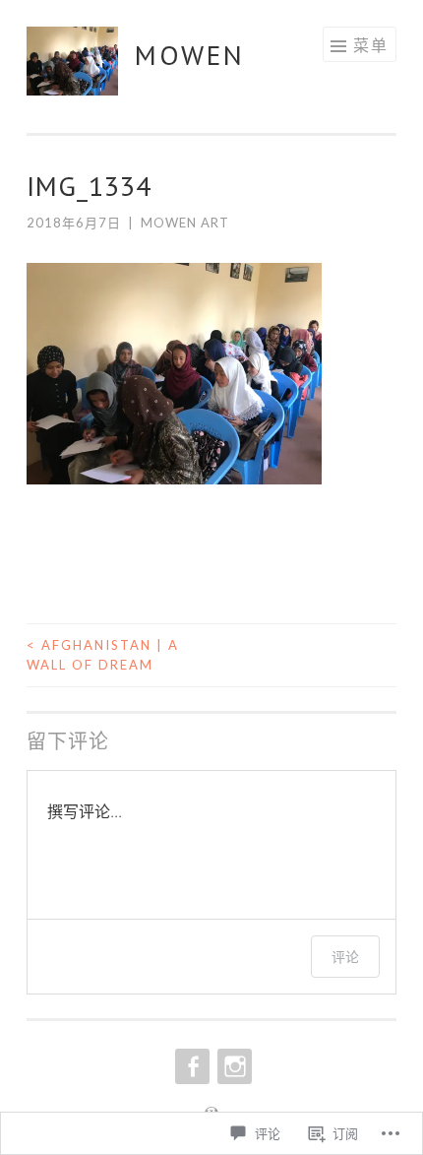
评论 (345, 956)
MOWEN (190, 54)
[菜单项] (190, 1066)
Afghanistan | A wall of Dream (103, 655)
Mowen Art (185, 222)
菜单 (371, 44)
